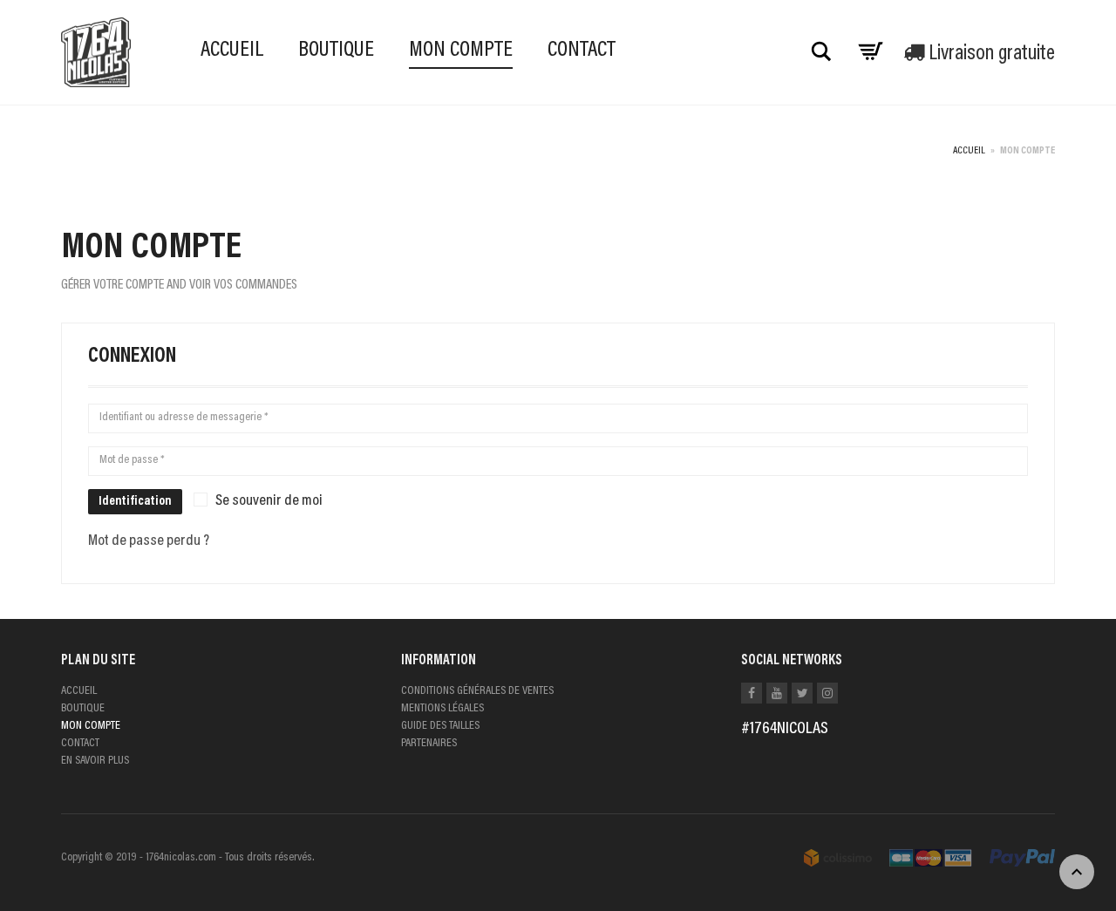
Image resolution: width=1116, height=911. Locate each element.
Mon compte (461, 51)
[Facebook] (751, 693)
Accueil (232, 51)
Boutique (336, 51)
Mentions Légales (442, 709)
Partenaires (429, 744)
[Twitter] (802, 693)
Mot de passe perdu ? (148, 541)
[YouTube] (776, 693)
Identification (135, 501)
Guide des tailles (440, 726)
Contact (582, 51)
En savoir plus (95, 761)
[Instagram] (827, 693)
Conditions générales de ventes (477, 691)
